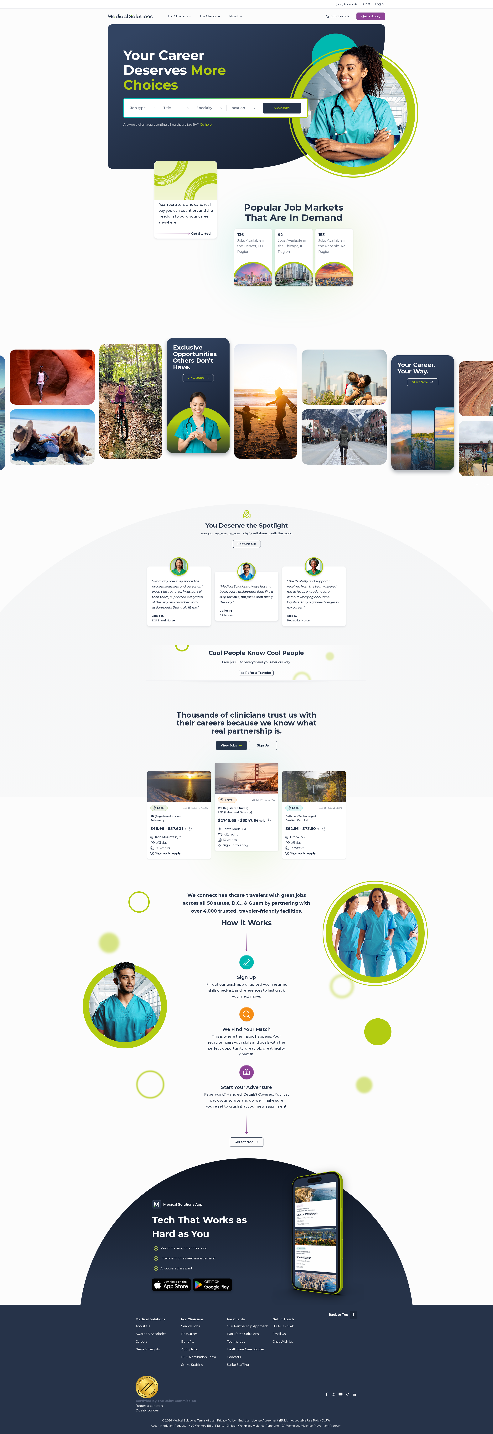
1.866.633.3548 (283, 1326)
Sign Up (263, 745)
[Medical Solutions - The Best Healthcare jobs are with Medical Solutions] (130, 16)
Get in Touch (283, 1319)
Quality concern (148, 1410)
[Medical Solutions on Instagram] (333, 1394)
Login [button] (379, 4)
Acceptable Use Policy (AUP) (310, 1420)
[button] (337, 16)
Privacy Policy (226, 1420)
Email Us (279, 1334)
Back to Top (338, 1314)
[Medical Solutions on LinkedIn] (354, 1394)
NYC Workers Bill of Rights (206, 1425)
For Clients (208, 16)
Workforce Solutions (243, 1334)
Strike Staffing (192, 1365)
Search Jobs (190, 1326)
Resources (189, 1334)
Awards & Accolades (151, 1334)
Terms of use (206, 1420)
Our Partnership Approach (247, 1326)
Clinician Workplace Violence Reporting (252, 1425)
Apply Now (189, 1349)
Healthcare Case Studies (245, 1349)
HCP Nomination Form (198, 1357)
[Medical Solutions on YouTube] (340, 1394)
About (234, 16)
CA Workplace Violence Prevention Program (311, 1425)
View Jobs (282, 108)
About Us (143, 1326)
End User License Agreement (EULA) (263, 1420)
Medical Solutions (150, 1319)
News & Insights (148, 1349)
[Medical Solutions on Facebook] (327, 1394)
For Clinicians (178, 16)
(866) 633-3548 (347, 4)
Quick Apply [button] (370, 16)
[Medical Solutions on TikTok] (347, 1394)
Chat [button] (367, 4)
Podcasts (234, 1357)
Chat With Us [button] (282, 1341)
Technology (236, 1341)
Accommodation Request (168, 1425)
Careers (141, 1341)
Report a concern (149, 1406)
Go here (206, 124)
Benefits (187, 1341)
